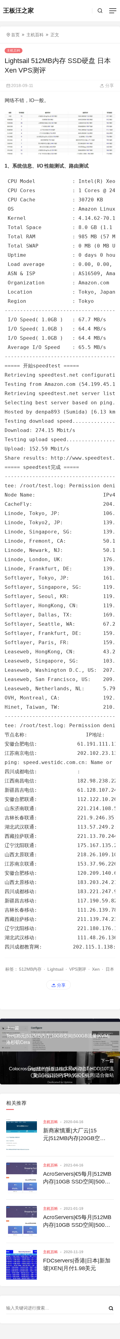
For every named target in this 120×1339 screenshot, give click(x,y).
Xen (96, 969)
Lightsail (55, 969)
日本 (110, 969)
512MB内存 (30, 969)
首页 (15, 34)
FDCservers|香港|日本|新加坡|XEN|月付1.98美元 (76, 1264)
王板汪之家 (18, 10)
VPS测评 (77, 969)
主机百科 (35, 34)
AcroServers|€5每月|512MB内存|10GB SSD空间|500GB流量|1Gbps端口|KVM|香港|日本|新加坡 (78, 1178)
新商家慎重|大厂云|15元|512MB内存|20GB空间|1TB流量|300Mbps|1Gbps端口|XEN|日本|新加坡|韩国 (78, 1134)
